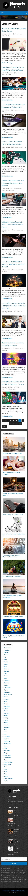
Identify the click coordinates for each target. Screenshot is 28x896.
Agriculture (7, 650)
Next (4, 426)
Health (6, 715)
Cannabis (6, 671)
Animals (6, 655)
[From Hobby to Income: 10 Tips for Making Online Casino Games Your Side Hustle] (14, 321)
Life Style (7, 736)
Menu (2, 13)
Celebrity (6, 680)
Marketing (7, 741)
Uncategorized (8, 778)
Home (6, 720)
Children (6, 683)
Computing (7, 687)
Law (5, 732)
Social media (7, 764)
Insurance (6, 727)
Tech (13, 190)
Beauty (6, 662)
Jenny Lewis (6, 110)
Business (6, 669)
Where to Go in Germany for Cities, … (17, 813)
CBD (5, 678)
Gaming (6, 713)
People (6, 753)
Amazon (6, 652)
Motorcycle (7, 743)
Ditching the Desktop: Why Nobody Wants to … (14, 833)
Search (14, 863)
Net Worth (7, 750)
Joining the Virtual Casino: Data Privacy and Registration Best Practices (13, 183)
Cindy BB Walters (7, 311)
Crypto (6, 690)
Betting (10, 389)
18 (20, 423)
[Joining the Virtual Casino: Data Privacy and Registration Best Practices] (14, 199)
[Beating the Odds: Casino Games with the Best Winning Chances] (14, 398)
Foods (6, 704)
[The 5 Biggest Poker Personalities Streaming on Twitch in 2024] (14, 120)
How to (6, 722)
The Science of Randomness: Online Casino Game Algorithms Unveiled (13, 264)
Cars (5, 673)
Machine (6, 739)
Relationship (7, 757)
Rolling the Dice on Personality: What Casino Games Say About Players (12, 224)
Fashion (6, 697)
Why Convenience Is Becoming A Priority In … (13, 822)
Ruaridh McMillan (7, 73)
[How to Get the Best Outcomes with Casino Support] (14, 44)
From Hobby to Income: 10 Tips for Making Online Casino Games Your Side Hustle (14, 305)
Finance (6, 699)
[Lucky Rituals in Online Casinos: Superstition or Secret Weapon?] (14, 83)
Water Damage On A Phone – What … (17, 842)
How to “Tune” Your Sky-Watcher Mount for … (14, 850)
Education (7, 692)
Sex (5, 760)
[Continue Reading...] (7, 63)
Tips (5, 774)
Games (6, 708)
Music (5, 748)
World (5, 781)
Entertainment (8, 694)
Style (5, 769)
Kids (5, 729)
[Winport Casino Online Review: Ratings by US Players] (14, 359)
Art (5, 657)
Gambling (6, 706)
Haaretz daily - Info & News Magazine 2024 (14, 890)
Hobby (6, 718)
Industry (6, 725)
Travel (6, 776)
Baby (5, 659)
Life (5, 734)
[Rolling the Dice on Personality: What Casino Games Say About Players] (14, 240)
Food (5, 701)
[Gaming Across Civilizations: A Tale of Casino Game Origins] (14, 157)
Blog (5, 666)
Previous (5, 421)
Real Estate (7, 755)
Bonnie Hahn (6, 230)
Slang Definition (8, 762)
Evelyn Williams (7, 34)
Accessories (7, 648)
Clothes (6, 685)
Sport (5, 767)
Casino (9, 36)
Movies (6, 746)
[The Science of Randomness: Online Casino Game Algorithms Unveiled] (14, 280)
